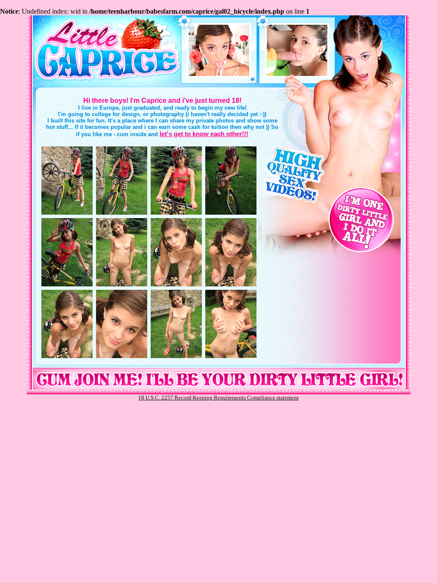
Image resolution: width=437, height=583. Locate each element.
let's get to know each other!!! (204, 133)
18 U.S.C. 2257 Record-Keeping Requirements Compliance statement (218, 397)
